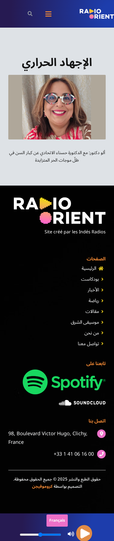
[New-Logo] (97, 11)
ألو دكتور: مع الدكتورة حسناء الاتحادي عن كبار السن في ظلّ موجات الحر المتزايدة (57, 156)
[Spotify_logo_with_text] (64, 371)
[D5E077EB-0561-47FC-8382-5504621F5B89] (57, 77)
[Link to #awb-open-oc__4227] (30, 14)
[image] (82, 402)
